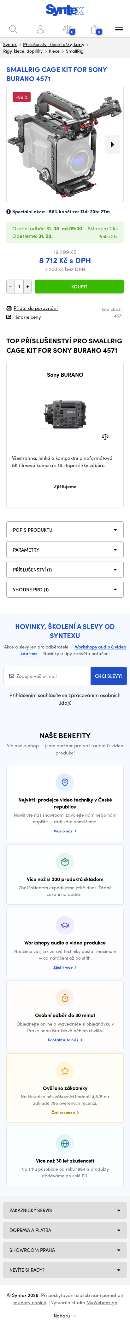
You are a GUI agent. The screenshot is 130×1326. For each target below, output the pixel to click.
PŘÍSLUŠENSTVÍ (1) (32, 569)
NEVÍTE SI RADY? (26, 1269)
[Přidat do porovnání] (105, 436)
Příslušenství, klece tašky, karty (53, 44)
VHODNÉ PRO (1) (31, 589)
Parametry (26, 549)
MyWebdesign (101, 1302)
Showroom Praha (32, 1249)
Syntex (10, 44)
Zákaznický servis (30, 1210)
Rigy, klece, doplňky (23, 51)
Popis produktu (32, 529)
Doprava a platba (30, 1230)
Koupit (79, 286)
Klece (54, 51)
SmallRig (75, 51)
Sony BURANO (65, 374)
